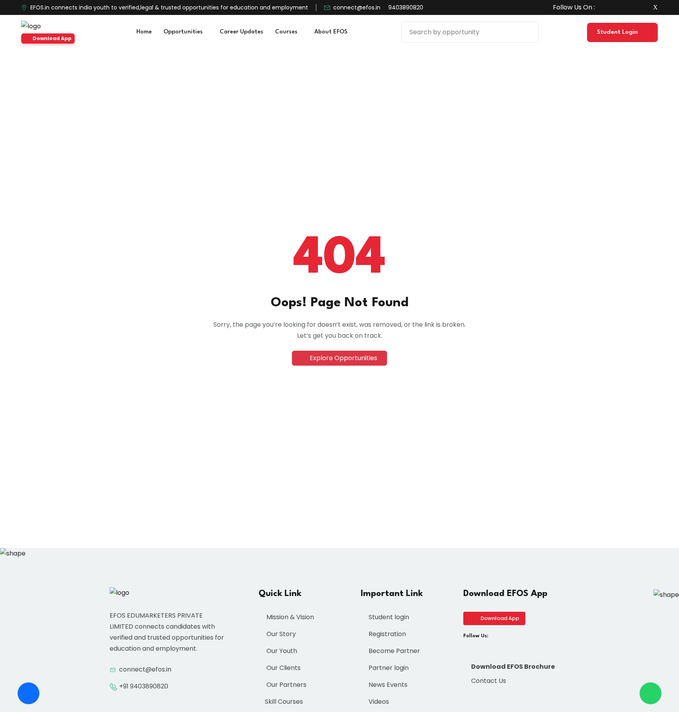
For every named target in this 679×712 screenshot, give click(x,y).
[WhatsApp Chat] (650, 693)
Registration (386, 633)
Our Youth (281, 650)
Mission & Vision (289, 617)
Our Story (280, 633)
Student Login (618, 32)
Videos (378, 701)
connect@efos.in (356, 7)
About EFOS (331, 32)
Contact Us (488, 680)
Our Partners (285, 684)
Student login (388, 617)
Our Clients (283, 667)
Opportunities (183, 32)
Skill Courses (284, 701)
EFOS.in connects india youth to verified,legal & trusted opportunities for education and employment (169, 7)
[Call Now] (28, 693)
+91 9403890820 (143, 686)
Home (144, 32)
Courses (287, 32)
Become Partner (393, 650)
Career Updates (241, 32)
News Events (387, 684)
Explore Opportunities (342, 357)
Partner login (388, 667)
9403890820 (405, 7)
